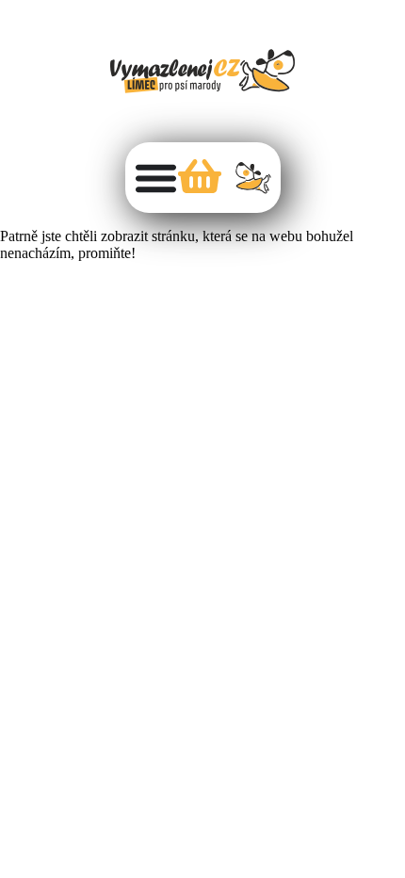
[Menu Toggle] (156, 177)
